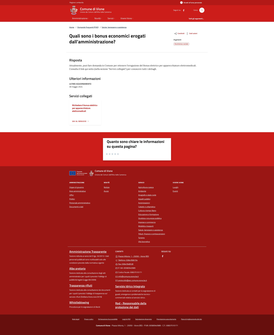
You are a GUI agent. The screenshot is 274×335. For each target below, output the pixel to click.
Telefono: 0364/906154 (128, 260)
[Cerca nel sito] (201, 10)
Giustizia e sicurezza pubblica (150, 218)
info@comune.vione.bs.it (128, 276)
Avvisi (106, 191)
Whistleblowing (79, 302)
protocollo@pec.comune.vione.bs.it (132, 280)
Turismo (141, 237)
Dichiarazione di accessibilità (107, 319)
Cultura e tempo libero (147, 210)
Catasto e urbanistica (146, 206)
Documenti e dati (76, 206)
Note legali (75, 319)
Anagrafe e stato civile (147, 195)
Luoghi (175, 187)
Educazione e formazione (148, 214)
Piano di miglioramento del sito (191, 319)
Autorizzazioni (144, 202)
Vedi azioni (193, 33)
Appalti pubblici (144, 199)
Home (71, 27)
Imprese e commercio (147, 222)
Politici (72, 199)
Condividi (180, 33)
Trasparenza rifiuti (80, 285)
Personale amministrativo (79, 202)
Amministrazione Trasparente (87, 251)
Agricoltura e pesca (146, 187)
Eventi (175, 191)
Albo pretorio (77, 268)
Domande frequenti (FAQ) (87, 27)
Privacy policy (88, 319)
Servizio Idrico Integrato (130, 286)
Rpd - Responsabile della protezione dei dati (130, 305)
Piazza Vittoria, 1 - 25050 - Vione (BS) (138, 256)
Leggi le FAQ (126, 319)
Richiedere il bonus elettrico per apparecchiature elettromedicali (84, 108)
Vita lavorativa (144, 241)
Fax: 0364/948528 (125, 264)
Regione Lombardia (76, 2)
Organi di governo (76, 187)
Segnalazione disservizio (143, 319)
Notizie (106, 187)
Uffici (71, 195)
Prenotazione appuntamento (166, 319)
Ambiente (142, 191)
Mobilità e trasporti (145, 226)
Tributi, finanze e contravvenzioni (151, 233)
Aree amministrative (77, 191)
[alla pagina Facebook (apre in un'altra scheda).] (183, 10)
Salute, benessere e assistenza (114, 27)
